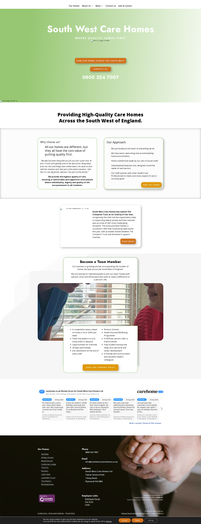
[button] (198, 507)
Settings (151, 520)
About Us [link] (86, 6)
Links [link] (87, 504)
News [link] (98, 6)
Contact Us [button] (100, 69)
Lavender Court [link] (48, 477)
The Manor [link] (46, 481)
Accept (124, 520)
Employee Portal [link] (92, 499)
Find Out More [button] (151, 185)
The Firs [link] (45, 467)
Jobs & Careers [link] (125, 6)
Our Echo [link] (89, 502)
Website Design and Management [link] (132, 513)
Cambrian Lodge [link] (48, 464)
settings (109, 521)
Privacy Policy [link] (70, 513)
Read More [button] (128, 241)
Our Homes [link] (74, 6)
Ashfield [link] (45, 454)
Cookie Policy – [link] (43, 513)
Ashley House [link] (47, 457)
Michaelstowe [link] (47, 484)
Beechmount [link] (47, 461)
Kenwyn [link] (44, 471)
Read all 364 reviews (152, 423)
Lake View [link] (45, 474)
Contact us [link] (111, 6)
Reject (137, 520)
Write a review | (136, 423)
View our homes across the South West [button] (100, 61)
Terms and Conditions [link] (56, 513)
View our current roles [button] (100, 367)
